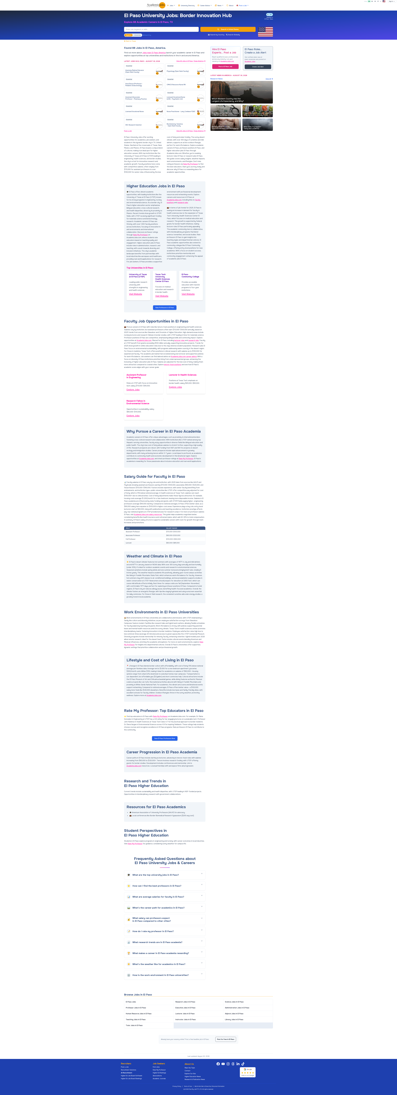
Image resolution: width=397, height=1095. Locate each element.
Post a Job (128, 131)
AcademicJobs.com (174, 200)
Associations (157, 1076)
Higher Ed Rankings (159, 1073)
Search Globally (234, 35)
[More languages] (381, 1)
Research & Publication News (195, 1079)
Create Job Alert (258, 67)
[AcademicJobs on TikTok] (243, 1064)
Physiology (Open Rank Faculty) (178, 71)
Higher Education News (193, 1076)
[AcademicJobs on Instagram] (228, 1064)
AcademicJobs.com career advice (184, 356)
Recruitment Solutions (128, 1070)
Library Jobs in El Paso (234, 1019)
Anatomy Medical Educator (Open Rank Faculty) (134, 71)
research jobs (182, 202)
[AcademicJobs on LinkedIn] (238, 1064)
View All (268, 79)
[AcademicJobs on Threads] (233, 1064)
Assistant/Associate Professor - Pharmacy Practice (136, 98)
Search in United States (230, 29)
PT (378, 1)
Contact (187, 1071)
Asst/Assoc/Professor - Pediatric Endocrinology (134, 84)
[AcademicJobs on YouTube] (223, 1064)
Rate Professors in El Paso (164, 308)
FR (375, 1)
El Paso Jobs (131, 1002)
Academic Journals (159, 1079)
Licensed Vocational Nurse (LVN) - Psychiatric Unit (176, 98)
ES (372, 1)
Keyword (128, 35)
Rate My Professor (190, 164)
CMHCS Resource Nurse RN (176, 85)
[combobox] (384, 1)
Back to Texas (131, 41)
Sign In (391, 1)
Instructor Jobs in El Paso (185, 1019)
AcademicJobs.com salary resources (148, 514)
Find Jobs (156, 1067)
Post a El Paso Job (225, 66)
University (137, 35)
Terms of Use (188, 1086)
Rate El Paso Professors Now (164, 738)
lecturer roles (179, 340)
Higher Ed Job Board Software (131, 1076)
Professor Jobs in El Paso (136, 1008)
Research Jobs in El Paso (185, 1002)
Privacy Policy (177, 1086)
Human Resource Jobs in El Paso (138, 1014)
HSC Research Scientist (133, 125)
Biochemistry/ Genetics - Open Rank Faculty (175, 125)
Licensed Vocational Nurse (134, 111)
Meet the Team (190, 1068)
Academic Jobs (250, 61)
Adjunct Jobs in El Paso (234, 1014)
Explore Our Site (190, 1074)
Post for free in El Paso (225, 1039)
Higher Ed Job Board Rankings (131, 1079)
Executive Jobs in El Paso (185, 1008)
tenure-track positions (172, 364)
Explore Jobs (133, 389)
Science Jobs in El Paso (234, 1002)
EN (369, 1)
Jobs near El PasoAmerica (154, 53)
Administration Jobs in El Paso (237, 1008)
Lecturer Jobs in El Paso (185, 1014)
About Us (189, 1064)
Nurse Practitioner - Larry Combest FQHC (181, 111)
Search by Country (217, 35)
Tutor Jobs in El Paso (134, 1025)
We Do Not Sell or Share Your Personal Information (209, 1086)
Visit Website (135, 294)
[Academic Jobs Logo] (156, 5)
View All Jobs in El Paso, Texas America (190, 61)
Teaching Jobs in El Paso (136, 1019)
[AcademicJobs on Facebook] (218, 1064)
